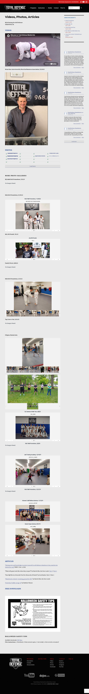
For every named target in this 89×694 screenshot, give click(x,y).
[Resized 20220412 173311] (23, 313)
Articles (52, 664)
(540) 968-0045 (51, 684)
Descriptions (30, 660)
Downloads (52, 666)
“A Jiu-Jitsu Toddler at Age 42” (13, 583)
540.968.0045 (75, 1)
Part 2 (55, 571)
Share (83, 67)
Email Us (61, 660)
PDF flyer (19, 640)
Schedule (29, 662)
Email (57, 684)
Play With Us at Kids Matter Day (72, 30)
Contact (56, 8)
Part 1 (50, 571)
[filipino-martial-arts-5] (57, 369)
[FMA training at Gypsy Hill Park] (32, 406)
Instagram (61, 664)
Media (50, 8)
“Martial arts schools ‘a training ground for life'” (19, 579)
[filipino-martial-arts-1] (12, 369)
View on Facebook (77, 67)
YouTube (61, 666)
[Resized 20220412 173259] (12, 313)
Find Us (62, 8)
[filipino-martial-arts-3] (34, 369)
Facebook (61, 662)
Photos (51, 662)
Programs (33, 8)
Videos (51, 660)
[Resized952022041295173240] (46, 313)
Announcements (30, 664)
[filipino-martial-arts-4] (46, 369)
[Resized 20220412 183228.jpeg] (34, 313)
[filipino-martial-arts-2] (23, 369)
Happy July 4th (68, 24)
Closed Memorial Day (70, 27)
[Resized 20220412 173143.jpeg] (57, 313)
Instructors (41, 8)
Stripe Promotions (69, 20)
